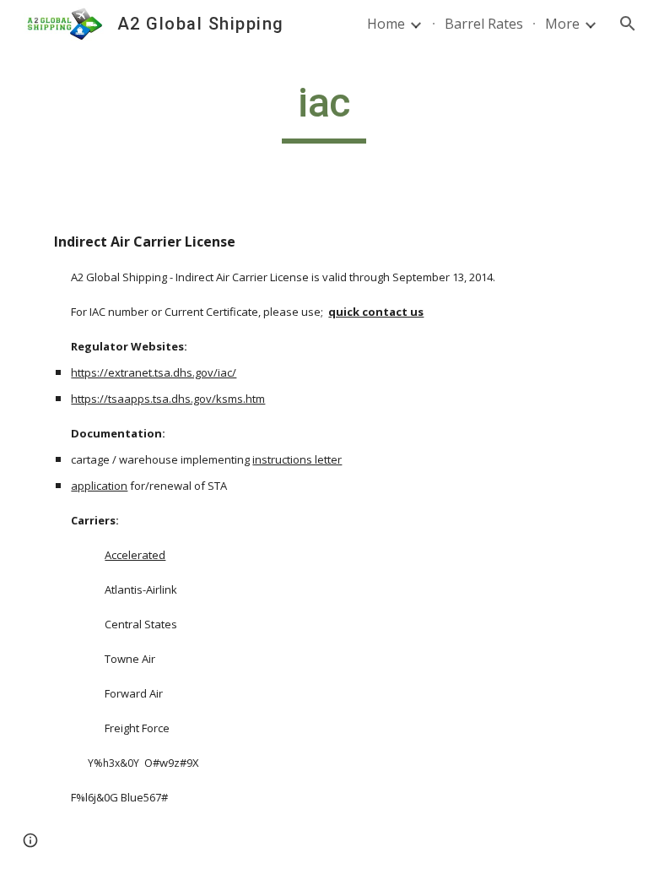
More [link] (562, 23)
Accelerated (135, 554)
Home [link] (386, 23)
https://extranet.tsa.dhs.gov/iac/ (153, 372)
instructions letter (297, 459)
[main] (323, 110)
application (99, 485)
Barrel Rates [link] (484, 23)
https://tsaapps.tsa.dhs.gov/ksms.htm (168, 398)
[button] (628, 23)
